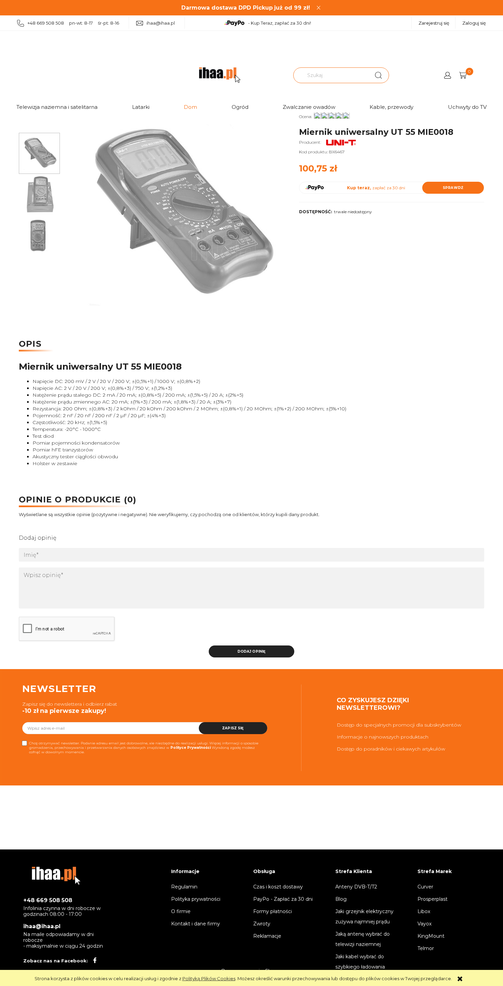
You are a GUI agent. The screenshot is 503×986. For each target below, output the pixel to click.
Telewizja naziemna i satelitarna (57, 107)
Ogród (240, 107)
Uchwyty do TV (467, 107)
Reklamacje (267, 936)
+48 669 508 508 (47, 900)
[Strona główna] (220, 75)
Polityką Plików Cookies (208, 978)
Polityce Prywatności (190, 747)
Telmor (425, 948)
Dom (190, 107)
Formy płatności (272, 911)
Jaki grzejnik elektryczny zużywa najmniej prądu (364, 916)
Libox (423, 911)
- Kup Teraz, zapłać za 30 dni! (279, 23)
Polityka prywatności (195, 899)
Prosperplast (432, 899)
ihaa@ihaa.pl (160, 23)
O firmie (181, 911)
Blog (341, 899)
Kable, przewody (391, 107)
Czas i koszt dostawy (278, 887)
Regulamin (184, 887)
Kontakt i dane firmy (195, 924)
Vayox (424, 924)
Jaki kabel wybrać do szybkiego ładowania (360, 961)
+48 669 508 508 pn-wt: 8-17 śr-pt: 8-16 (73, 23)
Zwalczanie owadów (309, 107)
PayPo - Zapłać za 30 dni (283, 899)
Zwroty (261, 924)
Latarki (141, 107)
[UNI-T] (341, 142)
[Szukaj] (378, 75)
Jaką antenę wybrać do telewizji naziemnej (362, 939)
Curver (425, 887)
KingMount (430, 936)
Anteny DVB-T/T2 (356, 887)
